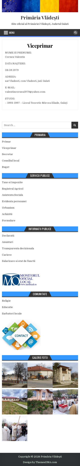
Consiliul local (10, 160)
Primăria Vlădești (40, 17)
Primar (6, 141)
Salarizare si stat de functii (18, 261)
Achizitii (7, 214)
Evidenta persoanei (14, 201)
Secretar (7, 154)
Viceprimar (40, 45)
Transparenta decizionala (18, 248)
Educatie (7, 307)
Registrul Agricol (12, 188)
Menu (12, 33)
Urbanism (8, 207)
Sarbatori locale (12, 313)
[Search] (75, 32)
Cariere (7, 254)
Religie (6, 300)
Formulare (8, 220)
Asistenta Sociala (12, 194)
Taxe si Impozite (12, 182)
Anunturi (7, 242)
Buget (5, 167)
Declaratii (8, 235)
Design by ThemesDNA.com (40, 462)
